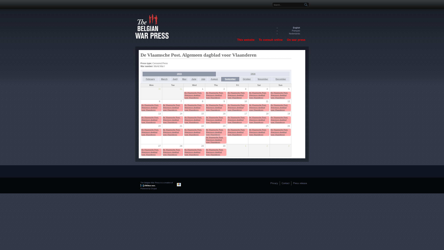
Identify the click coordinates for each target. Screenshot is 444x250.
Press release (300, 183)
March (164, 79)
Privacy (274, 183)
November (263, 79)
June (193, 79)
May (184, 79)
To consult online (271, 39)
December (281, 79)
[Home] (152, 38)
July (203, 79)
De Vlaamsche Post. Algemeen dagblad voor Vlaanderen (193, 95)
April (175, 79)
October (247, 79)
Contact (285, 183)
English (296, 28)
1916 (253, 74)
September (230, 79)
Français (296, 31)
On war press (296, 39)
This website (245, 39)
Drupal (154, 189)
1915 (179, 74)
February (150, 79)
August (214, 79)
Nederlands (294, 33)
